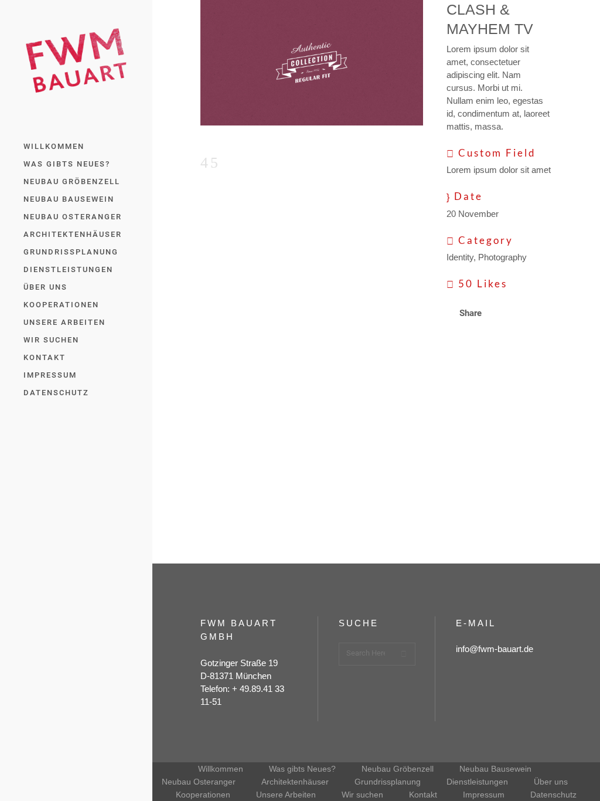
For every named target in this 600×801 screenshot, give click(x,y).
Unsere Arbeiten (286, 794)
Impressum (483, 794)
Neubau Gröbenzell (398, 768)
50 (482, 283)
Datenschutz (553, 794)
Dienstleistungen (477, 781)
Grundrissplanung (387, 781)
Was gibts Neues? (302, 768)
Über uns (551, 781)
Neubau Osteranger (199, 781)
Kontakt (423, 794)
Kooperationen (203, 794)
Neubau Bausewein (495, 768)
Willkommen (220, 768)
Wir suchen (362, 794)
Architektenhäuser (295, 781)
